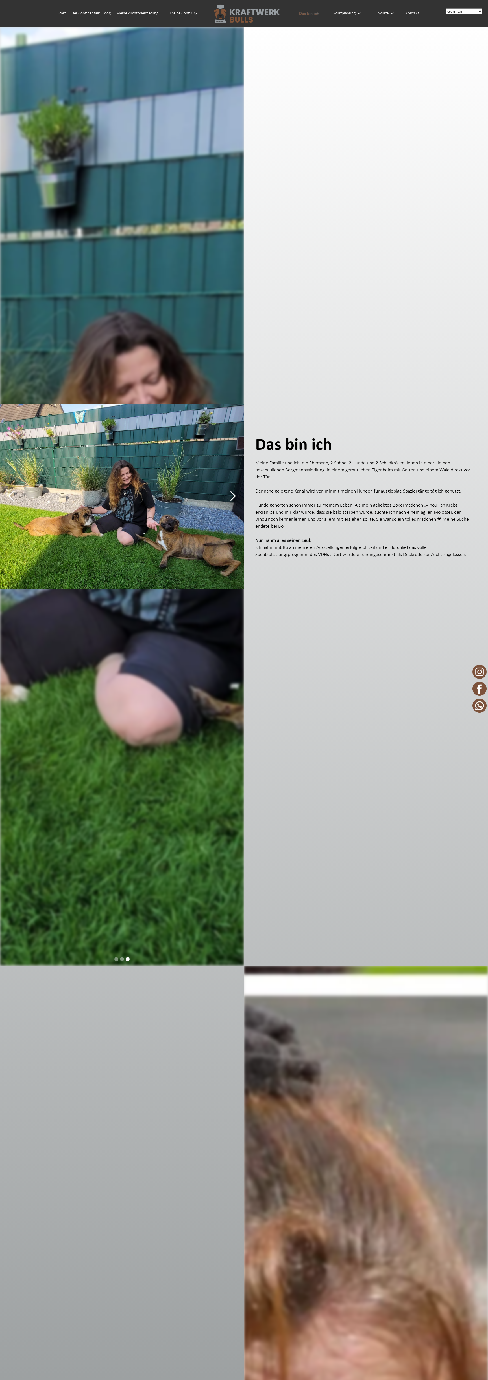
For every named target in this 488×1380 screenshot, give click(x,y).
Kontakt (412, 13)
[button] (183, 13)
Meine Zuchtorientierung (137, 13)
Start (62, 13)
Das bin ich (309, 13)
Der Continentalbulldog (91, 13)
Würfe (383, 13)
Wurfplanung (344, 13)
